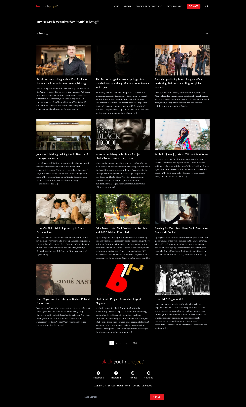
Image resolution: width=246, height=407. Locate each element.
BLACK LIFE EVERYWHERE (149, 7)
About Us (147, 385)
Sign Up (156, 397)
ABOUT (127, 7)
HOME (115, 7)
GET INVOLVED (174, 7)
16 (126, 343)
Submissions (123, 385)
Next (135, 343)
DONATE (193, 6)
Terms (111, 385)
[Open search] (207, 6)
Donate (136, 385)
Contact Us (100, 385)
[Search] (207, 33)
